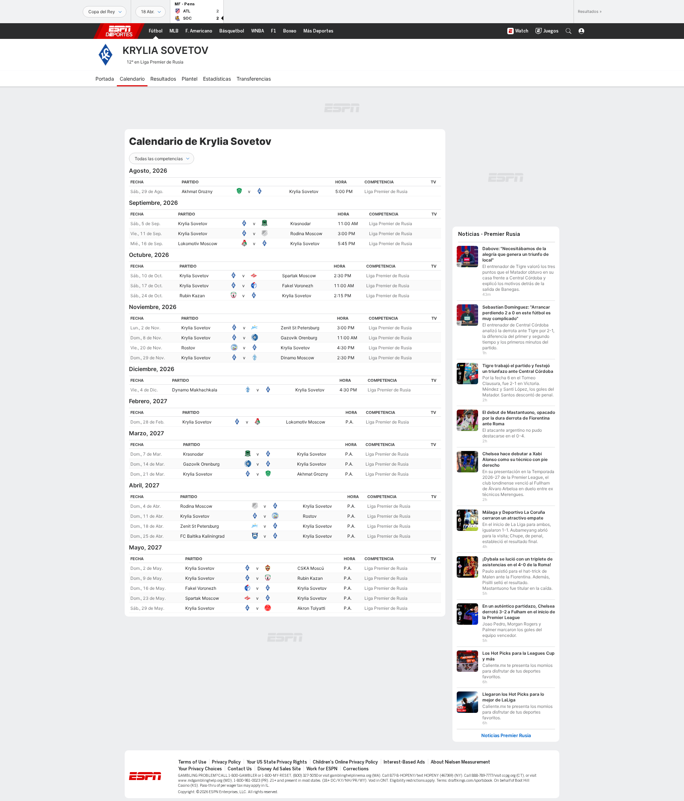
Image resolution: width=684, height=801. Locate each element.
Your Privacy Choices (200, 768)
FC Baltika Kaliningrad (202, 536)
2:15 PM (342, 295)
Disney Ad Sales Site (279, 768)
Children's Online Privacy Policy (345, 762)
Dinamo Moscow (297, 357)
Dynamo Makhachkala (194, 389)
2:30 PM (342, 275)
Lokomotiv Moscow (197, 243)
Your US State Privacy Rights (277, 762)
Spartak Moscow (299, 275)
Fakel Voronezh (297, 285)
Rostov (188, 347)
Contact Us (240, 768)
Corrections (356, 768)
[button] (568, 31)
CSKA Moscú (310, 568)
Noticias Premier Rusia (506, 735)
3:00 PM (346, 233)
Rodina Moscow (306, 233)
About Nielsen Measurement (460, 762)
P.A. (349, 422)
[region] (285, 186)
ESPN (119, 31)
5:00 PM (344, 191)
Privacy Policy (226, 762)
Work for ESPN (321, 768)
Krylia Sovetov (303, 191)
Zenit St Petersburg (300, 327)
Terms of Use (192, 762)
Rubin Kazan (192, 295)
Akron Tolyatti (311, 608)
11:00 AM (348, 223)
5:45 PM (346, 243)
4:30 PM (345, 347)
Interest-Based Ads (404, 762)
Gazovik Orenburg (299, 337)
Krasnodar (300, 223)
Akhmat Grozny (197, 191)
